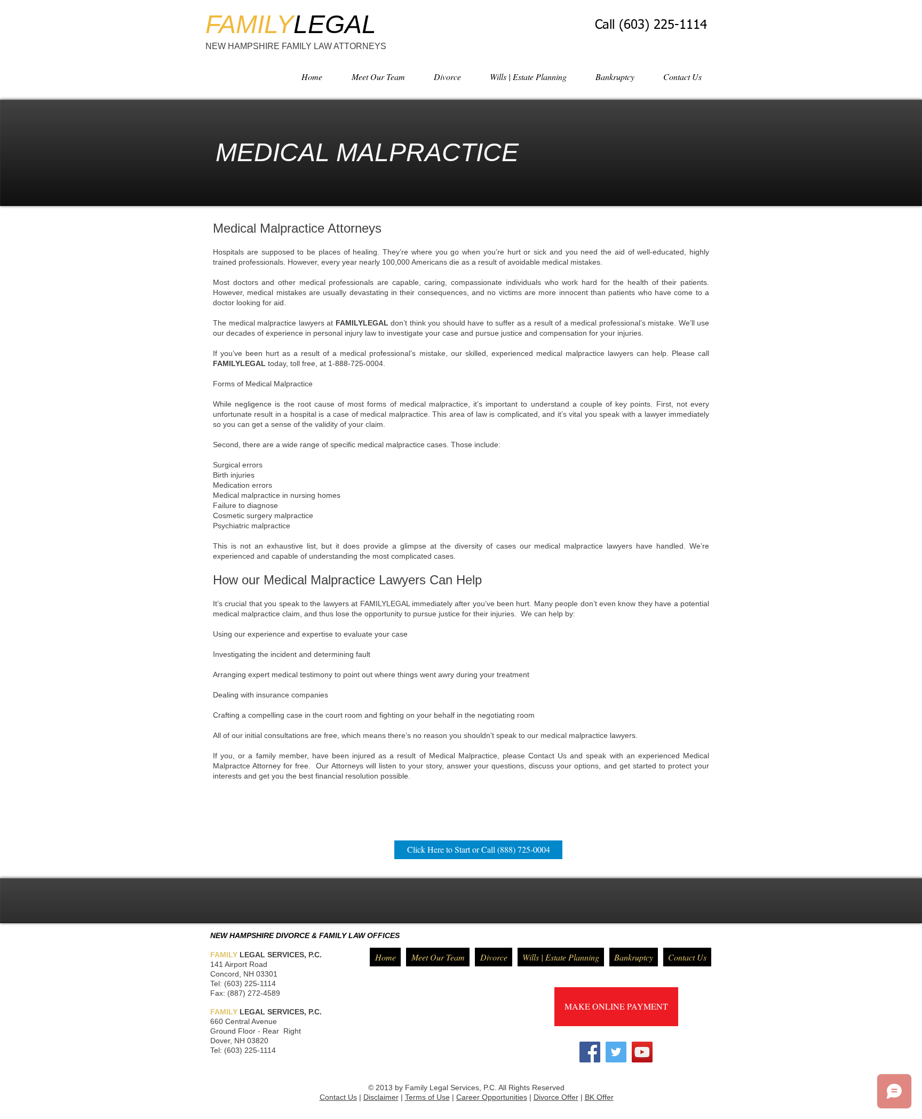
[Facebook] (589, 1052)
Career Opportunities (491, 1097)
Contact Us (338, 1097)
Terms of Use (427, 1097)
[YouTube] (642, 1052)
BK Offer (599, 1097)
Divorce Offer (556, 1097)
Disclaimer (381, 1097)
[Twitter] (616, 1052)
